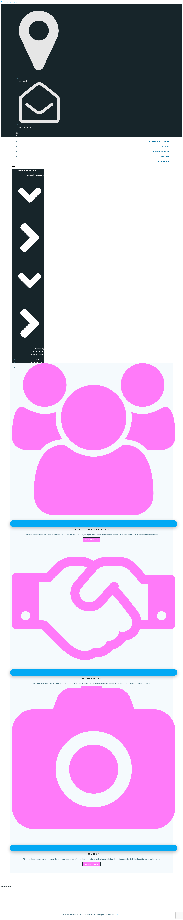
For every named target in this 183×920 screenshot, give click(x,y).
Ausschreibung (39, 349)
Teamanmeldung (38, 351)
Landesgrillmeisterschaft (158, 142)
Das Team (165, 147)
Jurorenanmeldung (37, 354)
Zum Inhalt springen (9, 2)
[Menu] (91, 167)
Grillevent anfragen (160, 151)
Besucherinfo (39, 357)
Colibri (117, 914)
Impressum (165, 156)
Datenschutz (163, 161)
